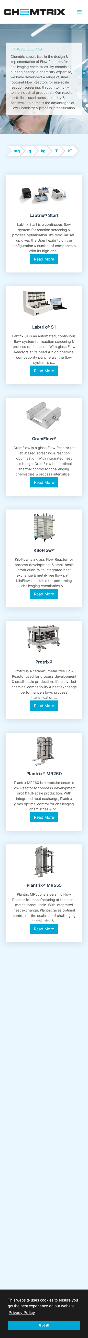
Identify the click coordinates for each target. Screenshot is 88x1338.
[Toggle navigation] (79, 12)
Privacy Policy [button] (22, 1313)
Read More (44, 259)
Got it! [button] (44, 1325)
